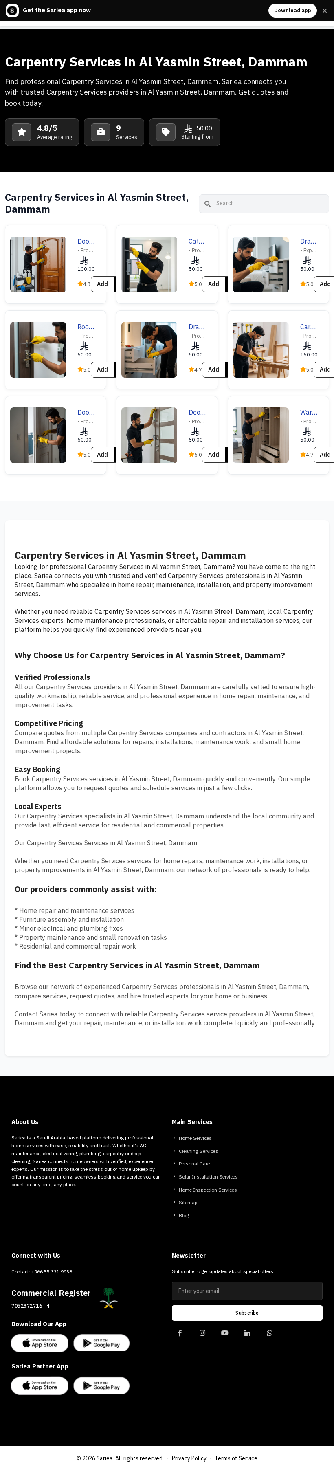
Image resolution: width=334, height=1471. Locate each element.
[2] (225, 1337)
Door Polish (85, 241)
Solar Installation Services (208, 1177)
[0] (180, 1337)
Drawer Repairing (197, 327)
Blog (184, 1215)
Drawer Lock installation (308, 241)
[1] (202, 1337)
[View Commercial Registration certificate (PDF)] (108, 1298)
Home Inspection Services (208, 1190)
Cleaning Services (198, 1151)
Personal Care (194, 1164)
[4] (269, 1337)
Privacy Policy (189, 1458)
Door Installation (197, 413)
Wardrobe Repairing (308, 413)
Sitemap (188, 1202)
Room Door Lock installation (85, 327)
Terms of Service (236, 1458)
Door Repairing (85, 413)
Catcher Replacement (197, 241)
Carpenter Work (308, 327)
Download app (292, 10)
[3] (247, 1337)
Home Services (195, 1138)
